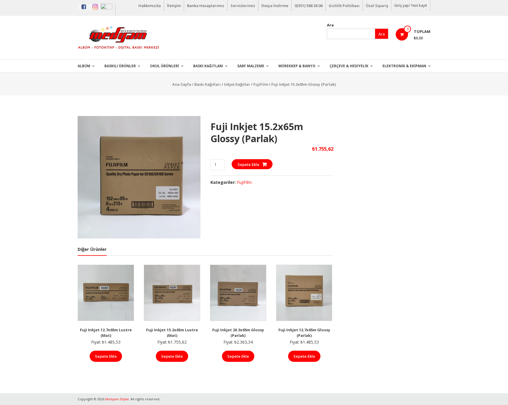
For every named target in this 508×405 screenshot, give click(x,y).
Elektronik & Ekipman (404, 65)
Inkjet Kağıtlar (237, 84)
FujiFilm (260, 84)
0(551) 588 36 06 (308, 5)
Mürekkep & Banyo (296, 65)
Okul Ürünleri (164, 65)
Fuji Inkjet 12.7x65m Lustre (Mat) (106, 332)
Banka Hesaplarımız (205, 5)
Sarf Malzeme (250, 65)
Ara (330, 25)
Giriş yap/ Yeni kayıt (410, 5)
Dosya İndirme (274, 5)
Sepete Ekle (248, 164)
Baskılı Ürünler (120, 65)
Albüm (84, 65)
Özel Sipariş (377, 5)
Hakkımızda (149, 5)
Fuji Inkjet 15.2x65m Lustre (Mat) (172, 332)
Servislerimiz (242, 5)
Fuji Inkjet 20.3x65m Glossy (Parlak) (238, 332)
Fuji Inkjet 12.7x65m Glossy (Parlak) (304, 332)
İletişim (174, 5)
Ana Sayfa (181, 84)
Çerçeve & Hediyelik (349, 65)
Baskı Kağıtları (208, 65)
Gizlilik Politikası (344, 5)
